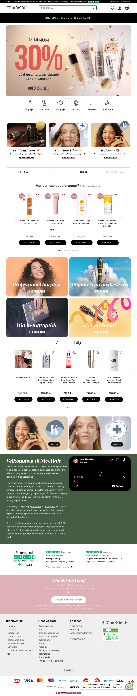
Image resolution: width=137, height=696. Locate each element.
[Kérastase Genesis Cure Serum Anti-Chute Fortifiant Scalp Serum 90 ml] (69, 359)
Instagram (50, 506)
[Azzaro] (84, 172)
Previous (11, 59)
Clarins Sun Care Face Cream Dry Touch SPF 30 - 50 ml (107, 223)
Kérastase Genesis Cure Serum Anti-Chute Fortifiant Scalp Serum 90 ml (68, 380)
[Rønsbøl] (22, 172)
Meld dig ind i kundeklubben (68, 599)
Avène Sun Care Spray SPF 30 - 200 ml (29, 221)
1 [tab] (67, 407)
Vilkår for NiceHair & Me (51, 660)
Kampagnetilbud (15, 640)
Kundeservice (114, 2)
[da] (58, 692)
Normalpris (44, 640)
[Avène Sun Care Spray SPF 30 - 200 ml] (29, 204)
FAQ (41, 629)
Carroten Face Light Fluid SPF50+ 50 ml (81, 221)
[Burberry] (115, 172)
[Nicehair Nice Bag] (23, 359)
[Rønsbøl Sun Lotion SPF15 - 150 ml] (55, 204)
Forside (11, 626)
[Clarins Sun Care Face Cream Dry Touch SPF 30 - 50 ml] (108, 204)
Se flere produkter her (90, 186)
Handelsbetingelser (49, 633)
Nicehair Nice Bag (23, 377)
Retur (42, 643)
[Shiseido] (53, 172)
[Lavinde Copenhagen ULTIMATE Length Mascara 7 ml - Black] (91, 359)
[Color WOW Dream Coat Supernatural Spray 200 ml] (46, 359)
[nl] (68, 692)
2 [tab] (70, 407)
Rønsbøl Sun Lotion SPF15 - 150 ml (55, 221)
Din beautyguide (125, 2)
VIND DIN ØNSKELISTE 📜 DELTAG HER (68, 17)
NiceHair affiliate (15, 643)
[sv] (79, 692)
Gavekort (12, 646)
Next (126, 59)
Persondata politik (48, 636)
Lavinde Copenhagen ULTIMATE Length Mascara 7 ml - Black (91, 380)
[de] (63, 692)
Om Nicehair (13, 629)
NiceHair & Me (59, 523)
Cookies (43, 646)
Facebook (36, 506)
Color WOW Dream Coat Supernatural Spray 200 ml (46, 380)
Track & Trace (14, 636)
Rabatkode (44, 657)
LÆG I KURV (29, 242)
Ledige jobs (13, 633)
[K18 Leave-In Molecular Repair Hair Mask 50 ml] (114, 360)
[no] (74, 692)
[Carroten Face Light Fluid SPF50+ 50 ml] (82, 204)
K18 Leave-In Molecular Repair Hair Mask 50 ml (114, 380)
